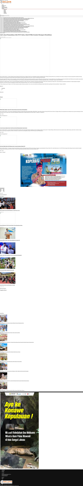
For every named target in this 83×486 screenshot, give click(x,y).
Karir (2, 478)
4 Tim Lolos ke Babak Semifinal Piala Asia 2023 (7, 270)
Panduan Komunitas (4, 475)
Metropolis (5, 9)
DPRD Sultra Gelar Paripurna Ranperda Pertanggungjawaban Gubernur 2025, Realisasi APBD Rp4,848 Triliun (19, 18)
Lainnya (3, 8)
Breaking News (4, 5)
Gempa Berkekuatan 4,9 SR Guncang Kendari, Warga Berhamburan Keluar (11, 225)
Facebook (3, 469)
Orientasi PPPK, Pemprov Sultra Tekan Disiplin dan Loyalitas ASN (10, 240)
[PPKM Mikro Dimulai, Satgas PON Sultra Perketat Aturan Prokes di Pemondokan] (8, 107)
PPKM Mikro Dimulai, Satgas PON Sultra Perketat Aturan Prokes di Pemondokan (13, 109)
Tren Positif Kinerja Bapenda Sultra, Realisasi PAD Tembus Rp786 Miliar (14, 20)
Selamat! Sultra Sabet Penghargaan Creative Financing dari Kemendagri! (11, 255)
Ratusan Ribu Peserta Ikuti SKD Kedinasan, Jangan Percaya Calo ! (10, 210)
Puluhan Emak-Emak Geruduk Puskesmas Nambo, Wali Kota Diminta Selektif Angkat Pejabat (16, 26)
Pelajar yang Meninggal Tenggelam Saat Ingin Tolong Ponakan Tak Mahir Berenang (15, 23)
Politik (5, 10)
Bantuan (3, 477)
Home (3, 4)
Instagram (3, 470)
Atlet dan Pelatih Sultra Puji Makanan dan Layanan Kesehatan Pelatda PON (12, 146)
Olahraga (5, 12)
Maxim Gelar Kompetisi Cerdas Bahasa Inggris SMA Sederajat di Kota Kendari (11, 361)
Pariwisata (5, 13)
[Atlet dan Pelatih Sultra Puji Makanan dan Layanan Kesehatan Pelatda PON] (8, 144)
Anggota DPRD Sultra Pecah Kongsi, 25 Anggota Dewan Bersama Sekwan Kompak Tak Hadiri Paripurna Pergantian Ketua (17, 342)
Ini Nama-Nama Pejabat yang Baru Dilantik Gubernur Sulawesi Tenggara (14, 17)
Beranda (1, 32)
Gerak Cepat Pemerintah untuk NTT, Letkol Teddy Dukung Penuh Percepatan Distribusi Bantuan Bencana (14, 380)
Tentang (3, 473)
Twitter (3, 471)
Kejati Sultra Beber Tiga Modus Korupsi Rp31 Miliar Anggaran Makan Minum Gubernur (12, 390)
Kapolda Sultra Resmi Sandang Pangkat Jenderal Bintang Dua (12, 30)
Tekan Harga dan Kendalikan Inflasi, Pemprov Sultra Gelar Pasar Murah (10, 332)
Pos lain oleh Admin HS (3, 194)
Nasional (3, 6)
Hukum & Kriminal (4, 7)
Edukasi (5, 11)
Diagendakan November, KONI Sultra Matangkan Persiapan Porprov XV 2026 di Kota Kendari (17, 24)
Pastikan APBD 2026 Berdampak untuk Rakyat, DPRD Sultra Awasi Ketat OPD (14, 29)
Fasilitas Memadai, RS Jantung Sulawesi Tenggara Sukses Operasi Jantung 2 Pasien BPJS (16, 19)
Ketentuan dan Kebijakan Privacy (6, 474)
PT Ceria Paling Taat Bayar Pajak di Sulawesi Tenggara (11, 21)
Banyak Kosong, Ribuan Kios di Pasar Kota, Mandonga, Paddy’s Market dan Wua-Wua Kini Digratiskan (14, 371)
